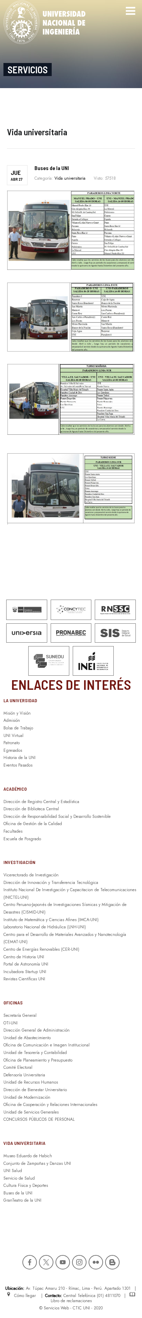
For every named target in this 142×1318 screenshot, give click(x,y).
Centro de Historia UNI (23, 957)
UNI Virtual (13, 735)
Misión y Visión (17, 713)
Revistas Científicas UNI (24, 979)
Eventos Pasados (17, 765)
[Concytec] (71, 610)
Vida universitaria (69, 178)
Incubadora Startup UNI (24, 972)
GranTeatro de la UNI (22, 1200)
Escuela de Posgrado (22, 839)
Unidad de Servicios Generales (31, 1112)
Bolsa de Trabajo (18, 728)
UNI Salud (12, 1171)
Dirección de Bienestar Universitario (35, 1090)
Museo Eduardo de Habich (27, 1156)
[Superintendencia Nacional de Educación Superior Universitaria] (48, 661)
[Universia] (26, 633)
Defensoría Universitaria (24, 1075)
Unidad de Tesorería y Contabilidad (35, 1053)
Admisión (11, 720)
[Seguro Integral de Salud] (115, 633)
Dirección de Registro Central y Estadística (41, 802)
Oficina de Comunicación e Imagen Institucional (46, 1045)
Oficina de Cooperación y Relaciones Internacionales (50, 1104)
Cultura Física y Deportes (25, 1185)
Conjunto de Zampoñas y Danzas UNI (37, 1163)
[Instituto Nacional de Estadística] (93, 661)
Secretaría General (20, 1015)
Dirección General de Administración (36, 1030)
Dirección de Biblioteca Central (31, 809)
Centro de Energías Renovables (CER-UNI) (41, 949)
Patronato (11, 743)
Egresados (12, 750)
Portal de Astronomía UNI (25, 964)
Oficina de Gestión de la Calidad (32, 824)
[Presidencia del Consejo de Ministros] (26, 610)
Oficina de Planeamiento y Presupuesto (37, 1060)
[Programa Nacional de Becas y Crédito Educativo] (71, 633)
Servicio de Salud (19, 1178)
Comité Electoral (17, 1067)
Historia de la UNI (19, 758)
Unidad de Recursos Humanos (30, 1082)
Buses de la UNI (51, 168)
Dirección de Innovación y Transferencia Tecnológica (50, 882)
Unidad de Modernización (26, 1097)
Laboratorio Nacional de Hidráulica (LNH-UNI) (44, 927)
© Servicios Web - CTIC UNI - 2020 (71, 1308)
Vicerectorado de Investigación (31, 875)
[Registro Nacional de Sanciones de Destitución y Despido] (115, 610)
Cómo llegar (23, 1296)
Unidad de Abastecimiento (27, 1038)
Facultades (12, 831)
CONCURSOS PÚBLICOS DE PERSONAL (38, 1119)
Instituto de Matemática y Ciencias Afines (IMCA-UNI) (51, 920)
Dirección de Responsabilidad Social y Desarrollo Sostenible (57, 816)
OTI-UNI (10, 1023)
